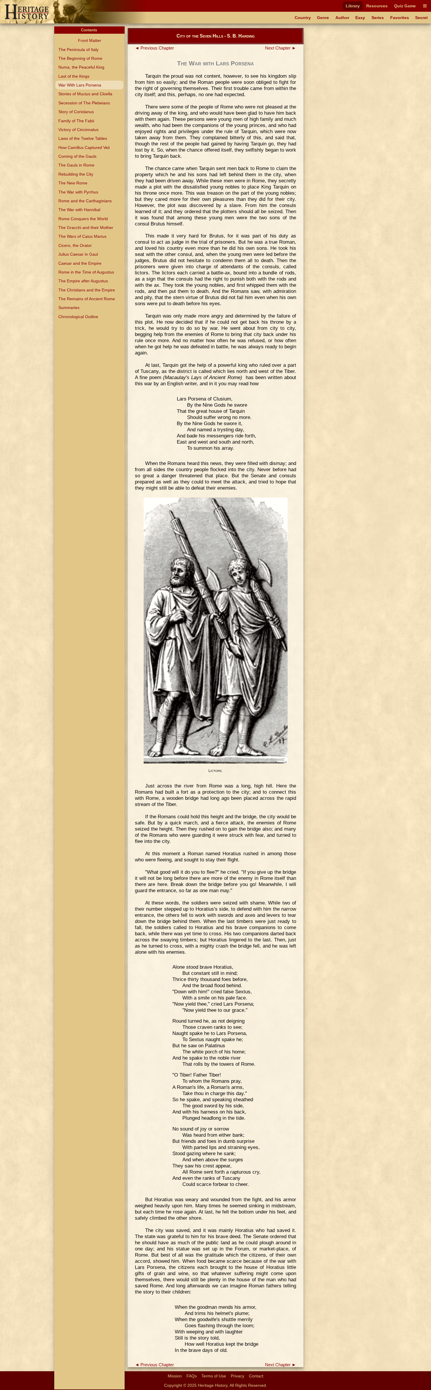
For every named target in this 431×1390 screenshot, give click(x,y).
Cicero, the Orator (75, 245)
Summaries (68, 307)
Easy (360, 17)
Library (353, 6)
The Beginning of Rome (80, 58)
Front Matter (89, 40)
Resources (377, 6)
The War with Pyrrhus (78, 192)
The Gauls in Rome (76, 165)
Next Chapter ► (280, 48)
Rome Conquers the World (83, 218)
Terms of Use (213, 1376)
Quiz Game (405, 6)
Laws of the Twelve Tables (82, 138)
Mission (175, 1376)
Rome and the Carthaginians (85, 200)
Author (342, 17)
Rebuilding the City (75, 174)
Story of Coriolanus (76, 111)
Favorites (399, 17)
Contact (256, 1376)
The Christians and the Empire (86, 290)
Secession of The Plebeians (84, 103)
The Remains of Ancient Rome (86, 298)
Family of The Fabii (76, 120)
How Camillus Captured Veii (84, 147)
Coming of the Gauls (77, 156)
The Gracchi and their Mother (85, 227)
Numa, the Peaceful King (81, 67)
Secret (421, 17)
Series (377, 17)
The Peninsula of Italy (78, 49)
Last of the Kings (73, 76)
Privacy (237, 1376)
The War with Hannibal (79, 209)
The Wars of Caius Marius (82, 236)
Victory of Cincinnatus (78, 129)
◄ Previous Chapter (154, 48)
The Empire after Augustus (83, 281)
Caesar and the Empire (79, 263)
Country (303, 17)
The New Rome (72, 183)
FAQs (191, 1376)
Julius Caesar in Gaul (78, 254)
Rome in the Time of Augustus (86, 272)
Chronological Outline (78, 316)
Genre (323, 17)
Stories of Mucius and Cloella (85, 93)
